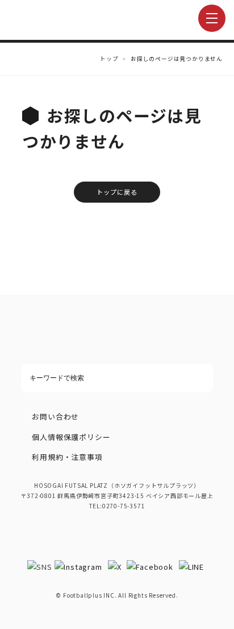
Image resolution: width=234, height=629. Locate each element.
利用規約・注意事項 (67, 456)
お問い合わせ (55, 416)
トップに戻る (117, 191)
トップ (109, 59)
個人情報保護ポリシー (71, 436)
